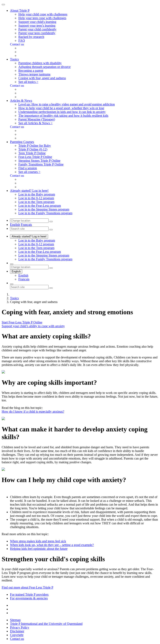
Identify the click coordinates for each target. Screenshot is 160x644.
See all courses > (29, 172)
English (15, 224)
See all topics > (28, 82)
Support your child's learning (37, 22)
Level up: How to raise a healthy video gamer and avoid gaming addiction (66, 104)
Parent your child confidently (37, 29)
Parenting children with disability (40, 63)
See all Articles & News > (35, 123)
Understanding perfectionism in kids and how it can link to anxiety (62, 112)
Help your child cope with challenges (42, 14)
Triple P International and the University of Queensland (46, 623)
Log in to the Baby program (36, 194)
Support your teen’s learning (36, 25)
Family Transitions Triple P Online (41, 164)
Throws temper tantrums (34, 74)
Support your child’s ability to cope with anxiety (33, 326)
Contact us (17, 638)
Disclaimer (17, 631)
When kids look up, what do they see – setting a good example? (52, 545)
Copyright (16, 635)
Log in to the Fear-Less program (39, 205)
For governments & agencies (29, 598)
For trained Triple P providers (29, 594)
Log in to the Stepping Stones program (43, 209)
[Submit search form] (51, 288)
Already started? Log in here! (29, 236)
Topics (14, 298)
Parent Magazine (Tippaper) (36, 119)
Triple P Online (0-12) (32, 149)
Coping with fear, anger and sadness (42, 78)
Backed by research (31, 37)
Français (26, 224)
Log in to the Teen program (36, 202)
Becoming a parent (30, 70)
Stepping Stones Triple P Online (39, 160)
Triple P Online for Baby (34, 145)
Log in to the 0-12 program (36, 198)
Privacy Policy (19, 627)
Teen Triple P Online (32, 153)
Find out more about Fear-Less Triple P (27, 587)
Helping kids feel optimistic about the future (39, 548)
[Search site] (11, 284)
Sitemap (15, 620)
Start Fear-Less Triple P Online (22, 322)
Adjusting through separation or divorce (44, 67)
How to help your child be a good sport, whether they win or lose (61, 108)
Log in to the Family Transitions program (45, 213)
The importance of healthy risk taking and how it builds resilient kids (63, 115)
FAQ (21, 40)
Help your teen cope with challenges (42, 18)
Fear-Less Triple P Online (35, 157)
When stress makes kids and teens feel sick (38, 541)
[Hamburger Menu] (3, 4)
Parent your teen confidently (36, 33)
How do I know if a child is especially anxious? (33, 411)
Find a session (27, 168)
